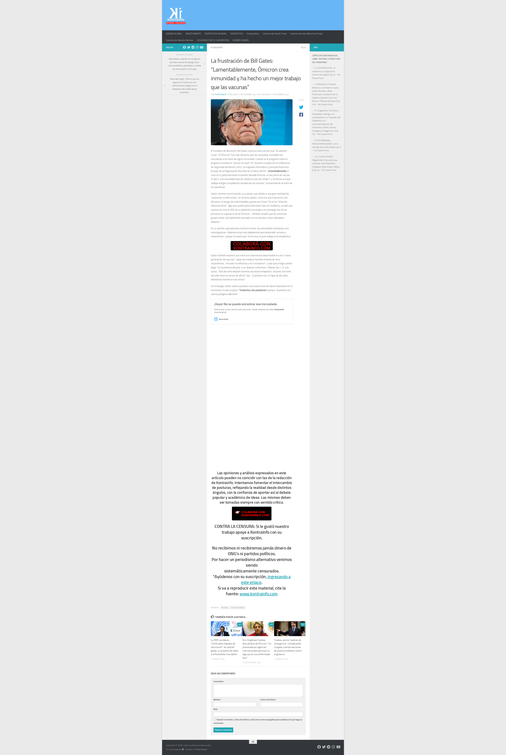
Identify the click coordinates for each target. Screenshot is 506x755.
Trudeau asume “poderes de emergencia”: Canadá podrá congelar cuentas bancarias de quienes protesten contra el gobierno (287, 647)
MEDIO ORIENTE (193, 33)
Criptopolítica (253, 33)
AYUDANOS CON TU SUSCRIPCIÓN (213, 40)
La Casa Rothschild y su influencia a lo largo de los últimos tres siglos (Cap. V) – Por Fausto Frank (326, 73)
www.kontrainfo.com (259, 593)
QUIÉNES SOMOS (241, 40)
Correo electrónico (268, 699)
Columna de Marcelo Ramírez (179, 40)
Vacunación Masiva (237, 608)
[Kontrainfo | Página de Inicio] (176, 15)
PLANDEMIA (217, 47)
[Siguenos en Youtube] (201, 47)
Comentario (219, 681)
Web (215, 709)
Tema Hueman (201, 749)
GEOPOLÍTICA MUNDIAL (216, 33)
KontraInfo (220, 94)
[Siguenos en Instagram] (197, 47)
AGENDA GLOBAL (174, 33)
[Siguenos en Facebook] (184, 47)
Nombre (217, 699)
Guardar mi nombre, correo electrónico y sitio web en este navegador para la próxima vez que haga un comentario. (257, 721)
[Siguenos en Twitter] (188, 47)
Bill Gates (224, 608)
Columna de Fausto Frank (275, 33)
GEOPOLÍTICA (236, 33)
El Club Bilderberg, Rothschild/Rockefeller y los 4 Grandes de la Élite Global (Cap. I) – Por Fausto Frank (326, 145)
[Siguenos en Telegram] (192, 47)
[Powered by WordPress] (183, 749)
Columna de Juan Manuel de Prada (306, 33)
